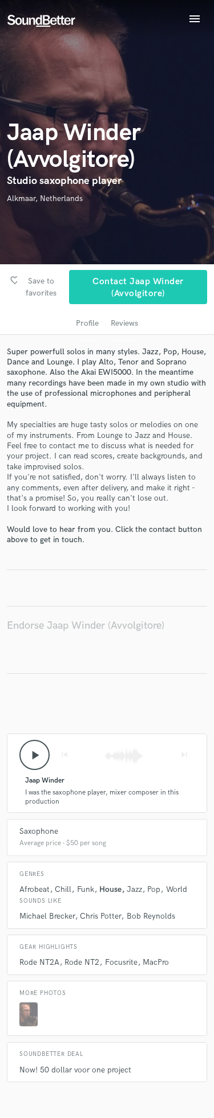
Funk (85, 889)
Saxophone (38, 831)
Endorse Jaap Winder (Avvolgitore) (85, 625)
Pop (153, 889)
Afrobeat (34, 889)
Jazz (134, 889)
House (110, 889)
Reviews (124, 323)
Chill (63, 889)
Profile (87, 323)
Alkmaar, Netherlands (45, 198)
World (176, 889)
